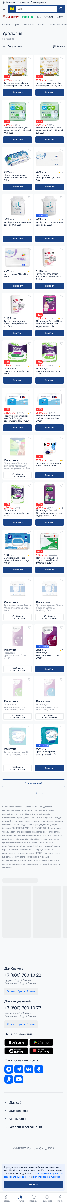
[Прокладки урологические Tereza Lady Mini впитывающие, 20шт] (49, 636)
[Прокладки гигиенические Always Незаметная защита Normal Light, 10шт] (17, 352)
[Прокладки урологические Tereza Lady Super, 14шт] (49, 688)
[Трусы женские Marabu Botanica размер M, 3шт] (17, 67)
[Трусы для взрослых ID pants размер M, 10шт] (17, 735)
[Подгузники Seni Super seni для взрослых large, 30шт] (49, 399)
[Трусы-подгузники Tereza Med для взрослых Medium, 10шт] (49, 588)
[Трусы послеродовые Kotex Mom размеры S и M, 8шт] (49, 257)
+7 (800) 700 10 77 (22, 1008)
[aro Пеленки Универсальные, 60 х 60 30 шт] (49, 158)
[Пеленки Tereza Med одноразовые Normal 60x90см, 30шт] (49, 541)
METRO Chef (45, 17)
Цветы (60, 17)
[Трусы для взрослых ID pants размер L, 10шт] (49, 735)
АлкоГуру (12, 17)
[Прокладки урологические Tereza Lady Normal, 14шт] (17, 688)
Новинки (28, 17)
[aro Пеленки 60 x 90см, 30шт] (17, 257)
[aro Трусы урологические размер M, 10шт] (17, 206)
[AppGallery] (41, 1050)
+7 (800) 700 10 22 (22, 975)
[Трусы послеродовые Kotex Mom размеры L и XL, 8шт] (17, 305)
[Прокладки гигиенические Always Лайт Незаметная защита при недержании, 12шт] (49, 352)
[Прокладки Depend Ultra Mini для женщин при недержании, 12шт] (49, 305)
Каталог (4, 9)
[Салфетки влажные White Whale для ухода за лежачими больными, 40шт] (17, 541)
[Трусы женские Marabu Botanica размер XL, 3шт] (49, 67)
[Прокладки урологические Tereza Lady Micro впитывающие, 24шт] (17, 636)
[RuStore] (16, 1050)
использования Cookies (46, 1177)
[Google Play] (41, 1042)
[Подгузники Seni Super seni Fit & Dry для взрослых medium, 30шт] (17, 399)
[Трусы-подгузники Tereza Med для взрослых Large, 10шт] (17, 588)
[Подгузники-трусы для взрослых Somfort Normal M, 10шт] (17, 111)
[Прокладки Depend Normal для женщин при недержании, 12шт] (49, 494)
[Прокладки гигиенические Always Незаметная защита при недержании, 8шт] (17, 494)
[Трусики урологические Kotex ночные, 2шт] (49, 446)
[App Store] (16, 1042)
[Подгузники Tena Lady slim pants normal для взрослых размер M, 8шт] (17, 446)
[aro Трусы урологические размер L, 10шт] (49, 206)
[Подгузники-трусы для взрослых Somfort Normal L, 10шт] (49, 111)
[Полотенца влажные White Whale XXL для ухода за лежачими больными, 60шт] (17, 158)
